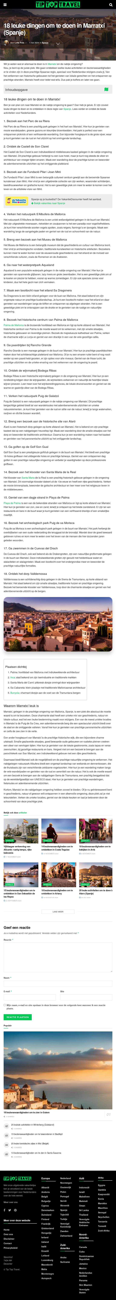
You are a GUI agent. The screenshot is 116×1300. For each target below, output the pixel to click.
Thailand (83, 1214)
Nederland (65, 1178)
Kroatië (45, 1250)
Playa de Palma (12, 503)
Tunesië (102, 1226)
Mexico (83, 1268)
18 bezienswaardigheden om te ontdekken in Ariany (57, 892)
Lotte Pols (19, 42)
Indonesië (84, 1187)
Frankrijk (45, 1223)
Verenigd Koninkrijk (65, 1225)
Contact (8, 1243)
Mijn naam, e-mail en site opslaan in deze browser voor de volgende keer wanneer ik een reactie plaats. (56, 1007)
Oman (82, 1205)
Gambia (102, 1189)
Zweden (64, 1231)
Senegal (102, 1212)
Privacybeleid (11, 1247)
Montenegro (47, 1273)
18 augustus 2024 (50, 897)
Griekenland (47, 1228)
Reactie (8, 939)
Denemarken (47, 1210)
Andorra (45, 1191)
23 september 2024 (13, 901)
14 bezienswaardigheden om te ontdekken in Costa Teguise (57, 848)
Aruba (63, 1257)
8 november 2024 (88, 854)
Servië (63, 1200)
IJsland (45, 1241)
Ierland (44, 1237)
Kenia (101, 1198)
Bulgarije (46, 1201)
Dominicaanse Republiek (86, 1258)
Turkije (63, 1219)
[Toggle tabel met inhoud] (107, 89)
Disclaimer (9, 1238)
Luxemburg (47, 1260)
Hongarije (46, 1232)
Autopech (46, 1278)
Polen (63, 1191)
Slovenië (64, 1205)
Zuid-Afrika (104, 1230)
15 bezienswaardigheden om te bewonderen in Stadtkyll (36, 1134)
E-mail (8, 991)
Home (7, 1229)
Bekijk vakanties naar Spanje (49, 203)
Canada (83, 1247)
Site (62, 991)
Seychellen (103, 1216)
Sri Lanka (84, 1210)
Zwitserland (66, 1235)
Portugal (64, 1196)
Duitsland (46, 1214)
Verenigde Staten (84, 1291)
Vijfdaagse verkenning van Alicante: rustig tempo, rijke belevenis (17, 849)
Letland (45, 1255)
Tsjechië (64, 1214)
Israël (82, 1191)
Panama (83, 1280)
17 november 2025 (13, 857)
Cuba (82, 1251)
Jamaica (83, 1263)
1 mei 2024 (34, 42)
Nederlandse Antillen (85, 1274)
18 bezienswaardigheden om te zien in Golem (26, 1112)
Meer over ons (11, 1202)
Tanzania (102, 1221)
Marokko (102, 1203)
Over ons (8, 1234)
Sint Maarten (85, 1284)
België (44, 1196)
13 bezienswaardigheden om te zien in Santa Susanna (36, 1152)
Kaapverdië (104, 1194)
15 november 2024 (50, 854)
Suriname (65, 1261)
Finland (45, 1219)
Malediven (84, 1196)
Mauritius (103, 1207)
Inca (12, 677)
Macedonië (47, 1264)
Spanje (45, 42)
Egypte (101, 1185)
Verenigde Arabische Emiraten (84, 1222)
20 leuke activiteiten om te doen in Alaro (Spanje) (96, 892)
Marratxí (52, 64)
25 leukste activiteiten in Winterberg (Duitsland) (32, 1124)
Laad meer (58, 911)
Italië (43, 1246)
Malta (44, 1269)
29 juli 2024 (86, 897)
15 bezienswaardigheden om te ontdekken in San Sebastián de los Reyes (19, 893)
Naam (7, 977)
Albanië (45, 1187)
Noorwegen (66, 1182)
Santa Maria (28, 477)
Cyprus (45, 1205)
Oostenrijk (65, 1187)
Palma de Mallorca (14, 325)
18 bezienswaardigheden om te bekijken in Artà (95, 848)
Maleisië (83, 1201)
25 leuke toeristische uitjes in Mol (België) (30, 1143)
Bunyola (14, 692)
